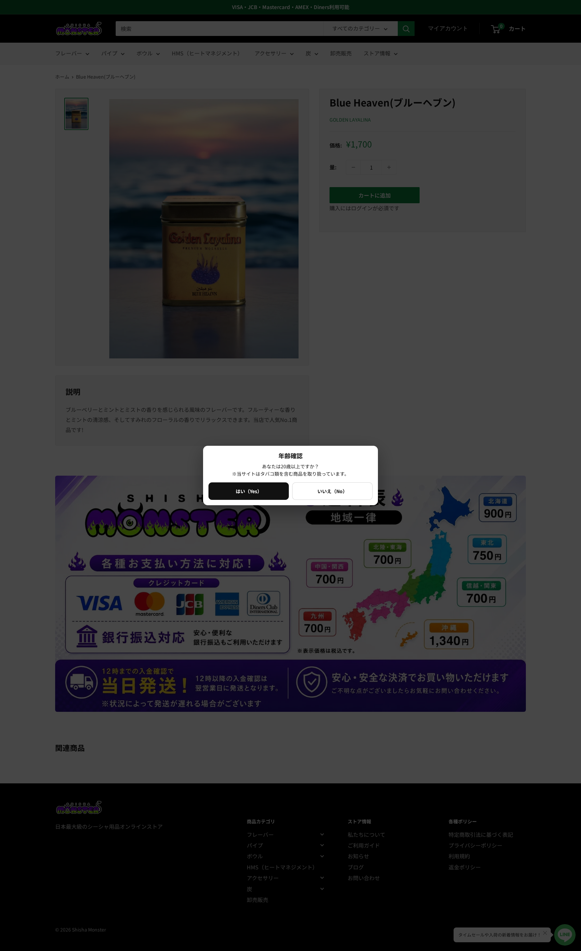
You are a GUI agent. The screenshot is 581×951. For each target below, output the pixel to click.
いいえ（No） (332, 491)
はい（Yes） (249, 491)
